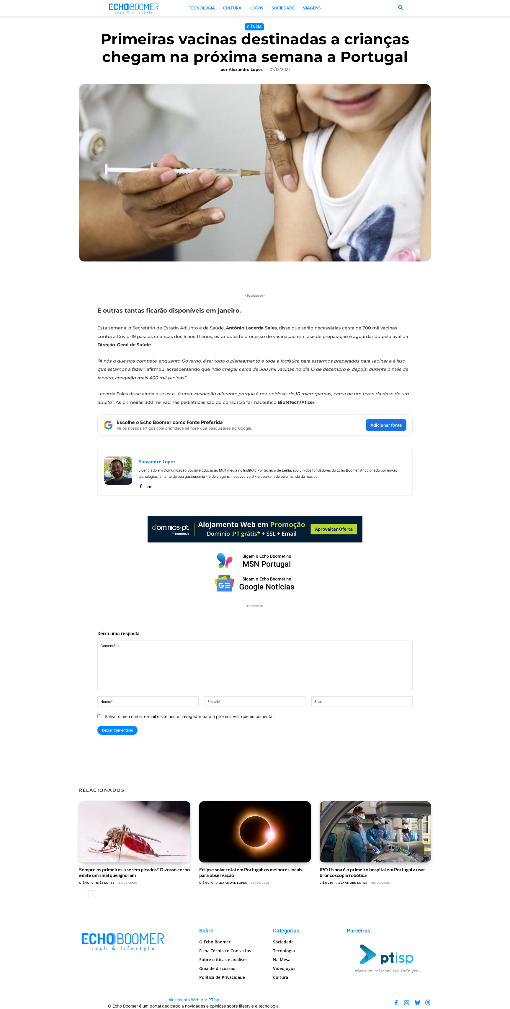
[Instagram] (407, 1003)
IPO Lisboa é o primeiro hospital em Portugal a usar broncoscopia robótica (372, 872)
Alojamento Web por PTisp (194, 999)
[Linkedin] (149, 485)
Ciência (254, 26)
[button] (401, 8)
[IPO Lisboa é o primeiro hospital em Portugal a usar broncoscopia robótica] (375, 832)
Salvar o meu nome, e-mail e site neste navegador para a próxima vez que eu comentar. (190, 716)
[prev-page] (82, 894)
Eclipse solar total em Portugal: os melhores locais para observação (250, 872)
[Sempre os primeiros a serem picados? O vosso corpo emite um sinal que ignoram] (134, 832)
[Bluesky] (417, 1003)
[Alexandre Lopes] (118, 472)
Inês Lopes (105, 882)
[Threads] (428, 1003)
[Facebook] (140, 485)
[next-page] (92, 894)
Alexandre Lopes (246, 69)
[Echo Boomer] (134, 8)
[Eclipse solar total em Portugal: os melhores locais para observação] (254, 832)
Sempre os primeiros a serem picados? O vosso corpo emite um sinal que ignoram (134, 872)
